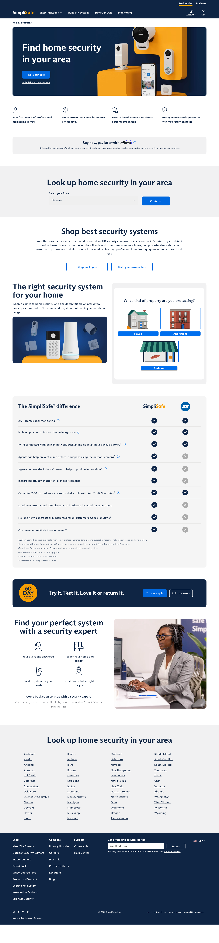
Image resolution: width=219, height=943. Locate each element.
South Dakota (163, 764)
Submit (176, 846)
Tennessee (160, 769)
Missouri (72, 818)
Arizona (29, 764)
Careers (54, 852)
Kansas (71, 769)
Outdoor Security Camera (28, 852)
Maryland (73, 791)
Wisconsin (160, 807)
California (30, 775)
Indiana (72, 759)
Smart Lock (20, 865)
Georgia (29, 807)
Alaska (28, 759)
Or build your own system (36, 82)
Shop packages (87, 266)
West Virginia (162, 802)
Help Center (81, 852)
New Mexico (118, 780)
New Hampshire (121, 769)
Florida (28, 802)
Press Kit (54, 859)
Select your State (59, 193)
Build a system (181, 593)
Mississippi (74, 812)
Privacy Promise (59, 846)
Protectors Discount (25, 879)
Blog (52, 879)
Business (201, 3)
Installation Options (25, 892)
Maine (71, 786)
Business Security (23, 898)
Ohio (114, 802)
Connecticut (31, 786)
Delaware (30, 791)
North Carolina (120, 791)
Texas (157, 775)
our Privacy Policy (172, 851)
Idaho (27, 818)
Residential (185, 3)
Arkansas (29, 769)
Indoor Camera (22, 859)
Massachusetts (76, 796)
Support (79, 839)
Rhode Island (162, 753)
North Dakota (119, 796)
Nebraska (117, 759)
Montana (116, 753)
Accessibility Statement (194, 912)
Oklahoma (117, 807)
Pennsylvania (119, 818)
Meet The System (23, 846)
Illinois (71, 753)
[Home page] (24, 12)
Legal (149, 912)
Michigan (73, 802)
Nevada (116, 764)
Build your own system (132, 266)
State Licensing (175, 912)
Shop (16, 839)
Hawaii (28, 812)
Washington (162, 796)
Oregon (115, 812)
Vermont (159, 786)
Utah (157, 780)
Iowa (70, 764)
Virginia (159, 791)
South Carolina (163, 759)
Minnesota (74, 807)
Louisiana (73, 780)
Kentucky (73, 775)
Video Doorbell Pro (24, 872)
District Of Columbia (36, 796)
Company (55, 839)
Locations (55, 872)
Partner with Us (59, 865)
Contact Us (81, 846)
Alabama (29, 753)
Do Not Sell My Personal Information (27, 918)
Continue (155, 200)
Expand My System (24, 885)
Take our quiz (154, 593)
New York (117, 786)
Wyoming (160, 812)
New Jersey (118, 775)
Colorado (29, 780)
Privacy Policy (160, 912)
